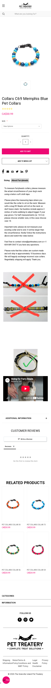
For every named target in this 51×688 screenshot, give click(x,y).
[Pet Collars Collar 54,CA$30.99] (38, 549)
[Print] (12, 172)
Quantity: (25, 136)
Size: (4, 121)
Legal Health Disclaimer (37, 663)
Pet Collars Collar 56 (11, 570)
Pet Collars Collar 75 (36, 525)
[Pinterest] (26, 172)
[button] (25, 418)
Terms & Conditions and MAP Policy (24, 663)
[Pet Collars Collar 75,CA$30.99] (38, 504)
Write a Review (26, 439)
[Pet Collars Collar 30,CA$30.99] (12, 504)
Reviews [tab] (8, 446)
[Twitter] (17, 172)
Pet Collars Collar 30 (11, 525)
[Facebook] (3, 172)
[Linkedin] (22, 172)
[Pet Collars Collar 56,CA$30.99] (12, 549)
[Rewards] (6, 680)
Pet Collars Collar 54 (36, 570)
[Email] (8, 172)
